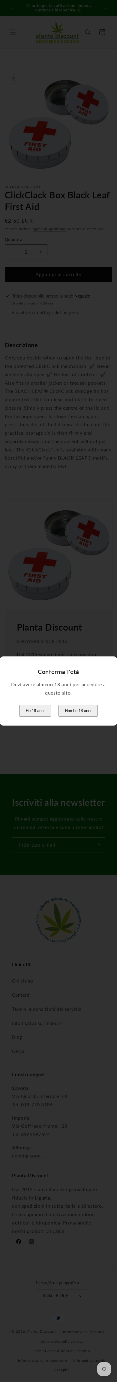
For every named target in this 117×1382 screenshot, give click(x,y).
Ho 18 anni (35, 710)
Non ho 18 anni (78, 710)
